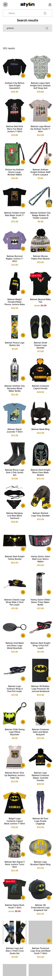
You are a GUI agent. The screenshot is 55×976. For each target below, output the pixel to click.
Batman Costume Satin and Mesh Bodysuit (40, 732)
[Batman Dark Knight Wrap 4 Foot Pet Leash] (40, 627)
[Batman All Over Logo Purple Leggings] (40, 802)
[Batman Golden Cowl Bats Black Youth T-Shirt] (14, 197)
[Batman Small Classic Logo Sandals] (40, 327)
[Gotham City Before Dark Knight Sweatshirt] (14, 67)
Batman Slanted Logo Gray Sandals (40, 514)
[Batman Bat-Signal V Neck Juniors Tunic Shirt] (14, 846)
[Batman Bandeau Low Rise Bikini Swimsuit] (14, 497)
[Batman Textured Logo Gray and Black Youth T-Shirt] (40, 932)
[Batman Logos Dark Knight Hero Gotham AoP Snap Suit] (40, 67)
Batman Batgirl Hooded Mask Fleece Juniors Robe (15, 302)
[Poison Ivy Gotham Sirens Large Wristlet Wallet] (14, 154)
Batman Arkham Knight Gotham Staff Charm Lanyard (40, 172)
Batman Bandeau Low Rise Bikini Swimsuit (14, 515)
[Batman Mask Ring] (40, 413)
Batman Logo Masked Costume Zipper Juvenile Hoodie (40, 777)
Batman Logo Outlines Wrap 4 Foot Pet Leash (15, 688)
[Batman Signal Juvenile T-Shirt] (14, 413)
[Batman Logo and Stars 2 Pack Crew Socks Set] (14, 932)
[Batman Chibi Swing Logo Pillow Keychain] (14, 713)
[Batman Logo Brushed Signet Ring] (40, 846)
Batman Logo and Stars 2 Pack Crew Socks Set (15, 950)
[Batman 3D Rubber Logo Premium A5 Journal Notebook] (40, 670)
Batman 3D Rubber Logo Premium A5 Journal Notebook (40, 688)
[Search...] (45, 13)
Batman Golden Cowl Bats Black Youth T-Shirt (14, 215)
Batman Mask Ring (40, 429)
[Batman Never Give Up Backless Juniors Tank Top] (14, 757)
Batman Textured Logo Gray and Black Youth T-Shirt (40, 950)
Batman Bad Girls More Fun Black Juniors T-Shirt (14, 129)
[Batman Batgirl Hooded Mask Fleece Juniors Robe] (14, 283)
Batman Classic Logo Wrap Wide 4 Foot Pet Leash (14, 602)
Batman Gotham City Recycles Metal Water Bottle (15, 388)
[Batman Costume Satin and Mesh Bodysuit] (40, 713)
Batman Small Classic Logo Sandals (40, 345)
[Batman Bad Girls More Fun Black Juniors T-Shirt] (14, 110)
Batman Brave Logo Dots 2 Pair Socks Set (14, 472)
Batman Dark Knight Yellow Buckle (14, 557)
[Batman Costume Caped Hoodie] (40, 370)
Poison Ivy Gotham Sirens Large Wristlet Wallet (14, 172)
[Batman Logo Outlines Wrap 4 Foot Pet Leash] (14, 670)
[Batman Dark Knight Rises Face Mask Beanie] (40, 454)
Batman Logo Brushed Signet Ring (40, 863)
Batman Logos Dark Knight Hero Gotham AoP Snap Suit (40, 85)
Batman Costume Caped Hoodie (40, 387)
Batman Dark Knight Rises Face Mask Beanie (40, 472)
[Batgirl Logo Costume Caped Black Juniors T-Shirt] (14, 802)
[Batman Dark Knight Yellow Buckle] (14, 540)
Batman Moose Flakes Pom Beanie (40, 257)
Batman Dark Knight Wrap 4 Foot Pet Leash (40, 645)
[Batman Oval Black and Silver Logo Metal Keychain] (14, 627)
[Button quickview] (23, 75)
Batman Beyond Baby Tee (40, 300)
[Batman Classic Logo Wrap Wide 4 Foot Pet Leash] (14, 584)
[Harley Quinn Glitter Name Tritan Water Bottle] (40, 584)
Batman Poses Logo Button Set (14, 343)
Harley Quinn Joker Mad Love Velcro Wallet (40, 559)
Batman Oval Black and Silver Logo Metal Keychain (15, 645)
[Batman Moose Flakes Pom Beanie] (40, 240)
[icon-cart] (49, 4)
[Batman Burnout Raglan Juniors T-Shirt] (14, 240)
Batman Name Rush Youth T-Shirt (14, 906)
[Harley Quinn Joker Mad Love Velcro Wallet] (40, 540)
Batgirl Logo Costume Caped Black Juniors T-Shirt (14, 821)
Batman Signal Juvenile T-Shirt (15, 430)
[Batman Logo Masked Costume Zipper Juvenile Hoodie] (40, 757)
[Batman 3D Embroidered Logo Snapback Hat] (40, 889)
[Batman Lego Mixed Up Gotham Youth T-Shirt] (40, 110)
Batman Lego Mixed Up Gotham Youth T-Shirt (40, 129)
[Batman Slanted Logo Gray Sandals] (40, 497)
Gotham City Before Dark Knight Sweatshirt (14, 85)
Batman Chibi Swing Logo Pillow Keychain (15, 732)
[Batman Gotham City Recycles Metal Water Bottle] (14, 370)
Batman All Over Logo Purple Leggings (40, 821)
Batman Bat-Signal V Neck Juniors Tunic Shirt (15, 864)
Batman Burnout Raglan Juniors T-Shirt (14, 258)
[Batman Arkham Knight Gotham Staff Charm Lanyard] (40, 154)
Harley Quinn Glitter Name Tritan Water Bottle (40, 602)
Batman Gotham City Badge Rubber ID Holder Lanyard (40, 215)
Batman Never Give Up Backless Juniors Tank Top (15, 775)
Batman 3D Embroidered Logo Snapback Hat (40, 907)
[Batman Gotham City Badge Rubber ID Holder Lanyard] (40, 197)
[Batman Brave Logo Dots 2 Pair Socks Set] (14, 454)
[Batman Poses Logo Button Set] (14, 327)
